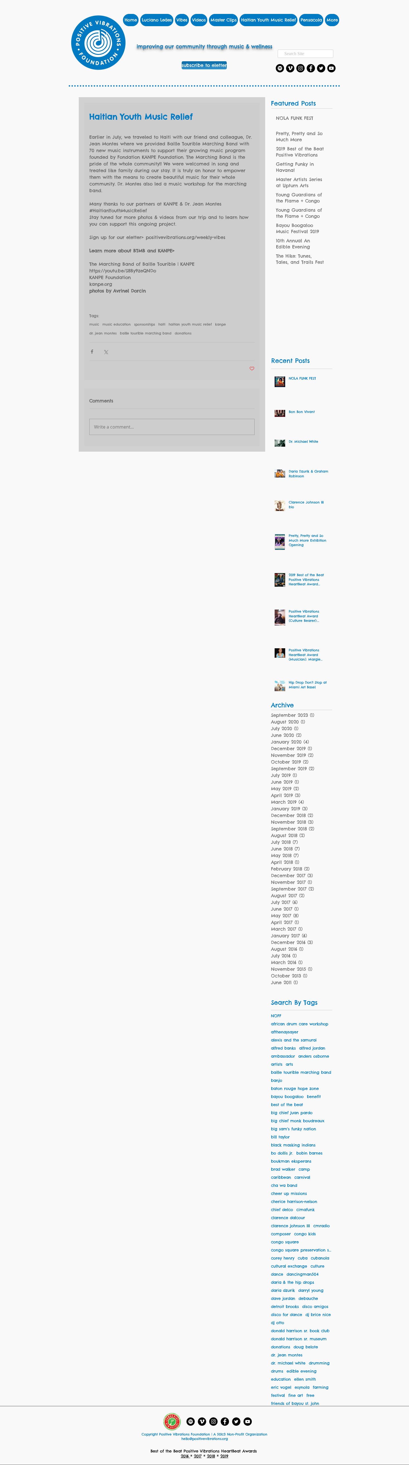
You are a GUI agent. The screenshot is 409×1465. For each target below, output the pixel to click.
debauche (308, 1298)
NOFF (276, 1016)
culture (317, 1266)
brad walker (283, 1169)
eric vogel (281, 1387)
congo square (285, 1242)
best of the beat (287, 1104)
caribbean (281, 1177)
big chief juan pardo (291, 1113)
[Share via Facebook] (92, 351)
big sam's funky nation (293, 1129)
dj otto (277, 1322)
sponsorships (144, 324)
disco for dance (286, 1314)
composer (281, 1234)
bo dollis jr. (282, 1153)
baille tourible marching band (145, 333)
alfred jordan (312, 1048)
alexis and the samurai (294, 1040)
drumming (319, 1363)
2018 (211, 1456)
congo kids (305, 1234)
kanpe (220, 324)
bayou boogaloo (287, 1096)
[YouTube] (331, 68)
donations (183, 333)
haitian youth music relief (190, 324)
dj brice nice (318, 1314)
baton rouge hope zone (295, 1088)
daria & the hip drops (292, 1282)
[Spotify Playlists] (280, 68)
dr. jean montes (103, 333)
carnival (302, 1177)
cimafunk (305, 1209)
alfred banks (283, 1048)
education (281, 1379)
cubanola (320, 1258)
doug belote (306, 1347)
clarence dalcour (288, 1217)
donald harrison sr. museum (299, 1339)
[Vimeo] (290, 68)
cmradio (321, 1226)
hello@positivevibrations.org (204, 1439)
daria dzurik (283, 1290)
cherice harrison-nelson (294, 1201)
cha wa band (284, 1185)
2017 (198, 1456)
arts (289, 1064)
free (310, 1395)
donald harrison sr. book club (300, 1331)
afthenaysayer (284, 1032)
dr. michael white (288, 1363)
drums (277, 1371)
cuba (302, 1258)
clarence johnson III (290, 1226)
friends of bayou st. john (295, 1403)
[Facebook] (311, 68)
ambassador (283, 1056)
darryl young (311, 1290)
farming (321, 1387)
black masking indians (293, 1145)
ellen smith (305, 1379)
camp (304, 1169)
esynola (302, 1387)
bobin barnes (309, 1153)
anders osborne (313, 1056)
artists (276, 1064)
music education (116, 324)
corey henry (282, 1258)
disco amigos (315, 1306)
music (94, 324)
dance (277, 1274)
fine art (295, 1395)
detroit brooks (285, 1306)
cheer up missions (289, 1193)
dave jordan (283, 1298)
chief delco (282, 1209)
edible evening (302, 1371)
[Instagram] (300, 68)
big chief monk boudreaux (297, 1121)
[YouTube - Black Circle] (247, 1421)
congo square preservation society (301, 1250)
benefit (314, 1096)
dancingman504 (303, 1274)
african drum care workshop (299, 1024)
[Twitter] (321, 68)
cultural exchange (289, 1266)
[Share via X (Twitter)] (105, 351)
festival (278, 1395)
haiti (161, 324)
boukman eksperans (291, 1161)
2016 (185, 1456)
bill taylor (280, 1137)
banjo (276, 1080)
